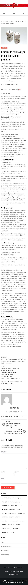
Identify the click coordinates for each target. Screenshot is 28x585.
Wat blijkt (12, 144)
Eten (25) (17, 517)
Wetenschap (19, 416)
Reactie (4, 452)
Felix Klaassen (7, 84)
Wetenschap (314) (6, 498)
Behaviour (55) (21, 513)
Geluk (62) (4, 513)
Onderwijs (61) (12, 513)
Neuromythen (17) (13, 521)
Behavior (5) (11, 524)
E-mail (17, 472)
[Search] (23, 13)
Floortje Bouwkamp (10, 372)
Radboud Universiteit (9, 571)
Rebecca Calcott (15, 378)
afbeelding (11, 381)
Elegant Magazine (9, 582)
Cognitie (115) (5, 502)
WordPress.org (5, 554)
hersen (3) (12, 532)
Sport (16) (22, 521)
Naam (3, 472)
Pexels (12, 383)
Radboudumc (19, 571)
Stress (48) (4, 517)
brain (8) (4, 524)
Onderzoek (4, 47)
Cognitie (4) (18, 524)
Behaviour (7, 416)
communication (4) (6, 528)
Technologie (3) (16, 528)
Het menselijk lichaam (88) (8, 509)
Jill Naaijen (10, 376)
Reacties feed (5, 550)
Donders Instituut (18, 568)
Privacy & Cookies (13, 574)
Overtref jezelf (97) (16, 505)
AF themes (20, 582)
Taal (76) (19, 509)
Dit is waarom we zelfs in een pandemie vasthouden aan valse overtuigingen (14, 424)
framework (21, 186)
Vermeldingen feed (6, 546)
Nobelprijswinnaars (6, 138)
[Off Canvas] (4, 13)
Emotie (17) (4, 521)
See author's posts (14, 412)
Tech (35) (11, 517)
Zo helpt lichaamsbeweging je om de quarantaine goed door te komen (13, 431)
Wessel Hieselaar (10, 374)
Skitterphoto (5, 383)
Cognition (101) (5, 505)
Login (2, 542)
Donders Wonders (8, 568)
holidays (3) (5, 532)
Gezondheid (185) (16, 498)
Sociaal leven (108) (15, 502)
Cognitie (13, 416)
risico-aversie (13, 229)
